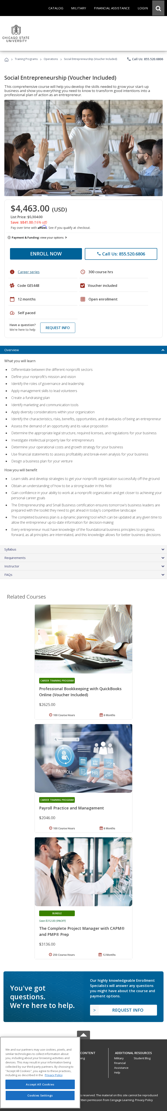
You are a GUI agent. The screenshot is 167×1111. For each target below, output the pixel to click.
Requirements (15, 558)
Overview (11, 350)
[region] (40, 1072)
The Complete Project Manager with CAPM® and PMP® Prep (82, 931)
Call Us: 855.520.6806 (145, 59)
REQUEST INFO (58, 327)
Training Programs (26, 59)
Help (117, 1072)
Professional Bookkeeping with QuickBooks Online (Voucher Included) (80, 691)
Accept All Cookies (40, 1084)
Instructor (11, 566)
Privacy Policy (144, 1100)
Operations (51, 59)
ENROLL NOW (46, 253)
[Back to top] (83, 1052)
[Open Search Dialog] (158, 8)
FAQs (8, 574)
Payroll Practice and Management (71, 808)
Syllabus (10, 549)
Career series (29, 272)
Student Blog (142, 1058)
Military (119, 1058)
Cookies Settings (40, 1095)
